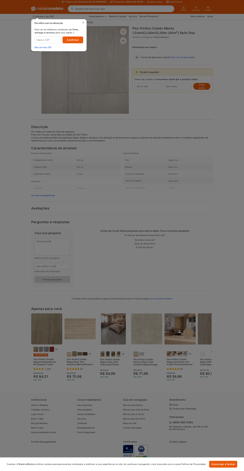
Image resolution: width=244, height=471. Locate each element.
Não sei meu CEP (43, 47)
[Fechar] (83, 22)
